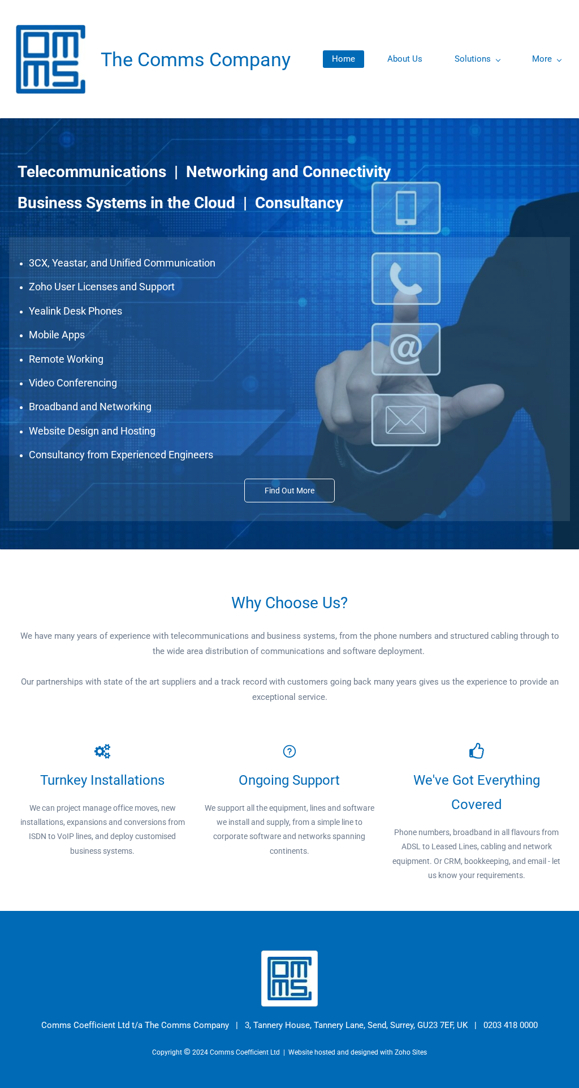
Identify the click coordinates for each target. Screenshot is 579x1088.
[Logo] (50, 59)
